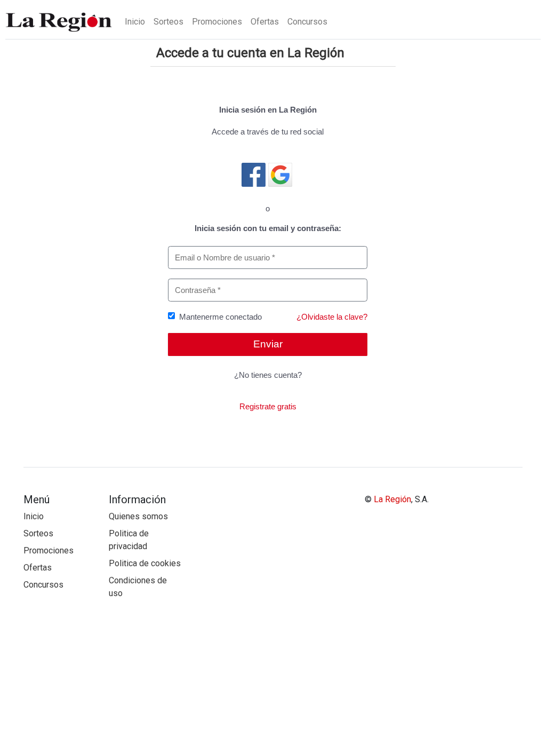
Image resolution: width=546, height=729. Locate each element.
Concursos (307, 22)
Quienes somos (138, 516)
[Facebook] (254, 175)
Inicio (135, 22)
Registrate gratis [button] (267, 406)
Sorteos (168, 22)
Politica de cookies (145, 563)
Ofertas (265, 22)
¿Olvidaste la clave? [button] (331, 316)
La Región (392, 499)
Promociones (217, 22)
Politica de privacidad (129, 539)
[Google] (280, 175)
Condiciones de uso (138, 586)
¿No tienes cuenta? (268, 374)
